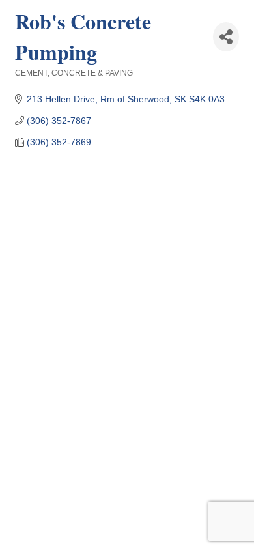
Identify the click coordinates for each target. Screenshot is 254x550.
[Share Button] (226, 36)
